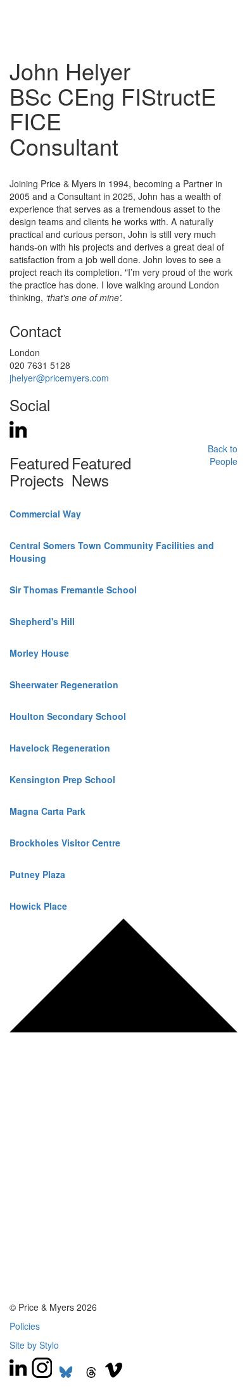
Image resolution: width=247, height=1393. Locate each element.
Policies (25, 1326)
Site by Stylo (34, 1345)
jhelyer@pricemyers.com (59, 377)
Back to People (223, 454)
